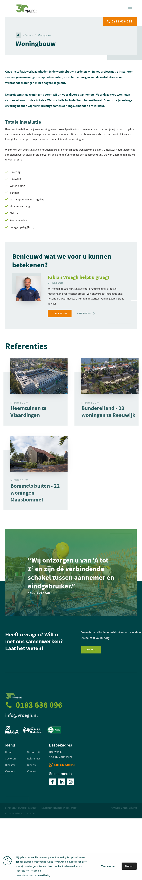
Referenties (34, 758)
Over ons (10, 771)
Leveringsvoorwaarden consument (59, 807)
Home (8, 752)
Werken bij (33, 752)
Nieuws (31, 765)
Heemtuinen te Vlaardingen (28, 411)
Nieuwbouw (19, 402)
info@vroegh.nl (21, 715)
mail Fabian (84, 313)
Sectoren (29, 35)
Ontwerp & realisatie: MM (124, 807)
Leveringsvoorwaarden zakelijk (21, 807)
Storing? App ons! (65, 765)
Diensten (10, 765)
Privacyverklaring (14, 813)
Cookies (31, 813)
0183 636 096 (122, 21)
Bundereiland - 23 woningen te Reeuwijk (108, 411)
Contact (91, 649)
